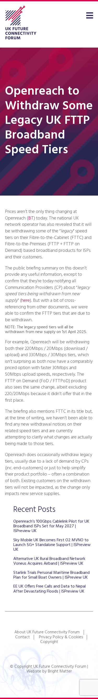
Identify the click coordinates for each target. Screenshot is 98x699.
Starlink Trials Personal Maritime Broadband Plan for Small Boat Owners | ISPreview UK (51, 575)
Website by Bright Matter (49, 671)
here (25, 300)
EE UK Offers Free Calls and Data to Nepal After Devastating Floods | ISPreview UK (49, 589)
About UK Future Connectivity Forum (47, 632)
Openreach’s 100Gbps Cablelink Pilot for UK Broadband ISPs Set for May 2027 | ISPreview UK (51, 526)
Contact (22, 637)
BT (31, 218)
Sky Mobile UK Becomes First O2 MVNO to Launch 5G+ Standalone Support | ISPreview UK (52, 545)
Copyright (49, 642)
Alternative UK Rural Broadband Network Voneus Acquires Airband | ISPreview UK (49, 561)
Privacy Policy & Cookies (61, 637)
